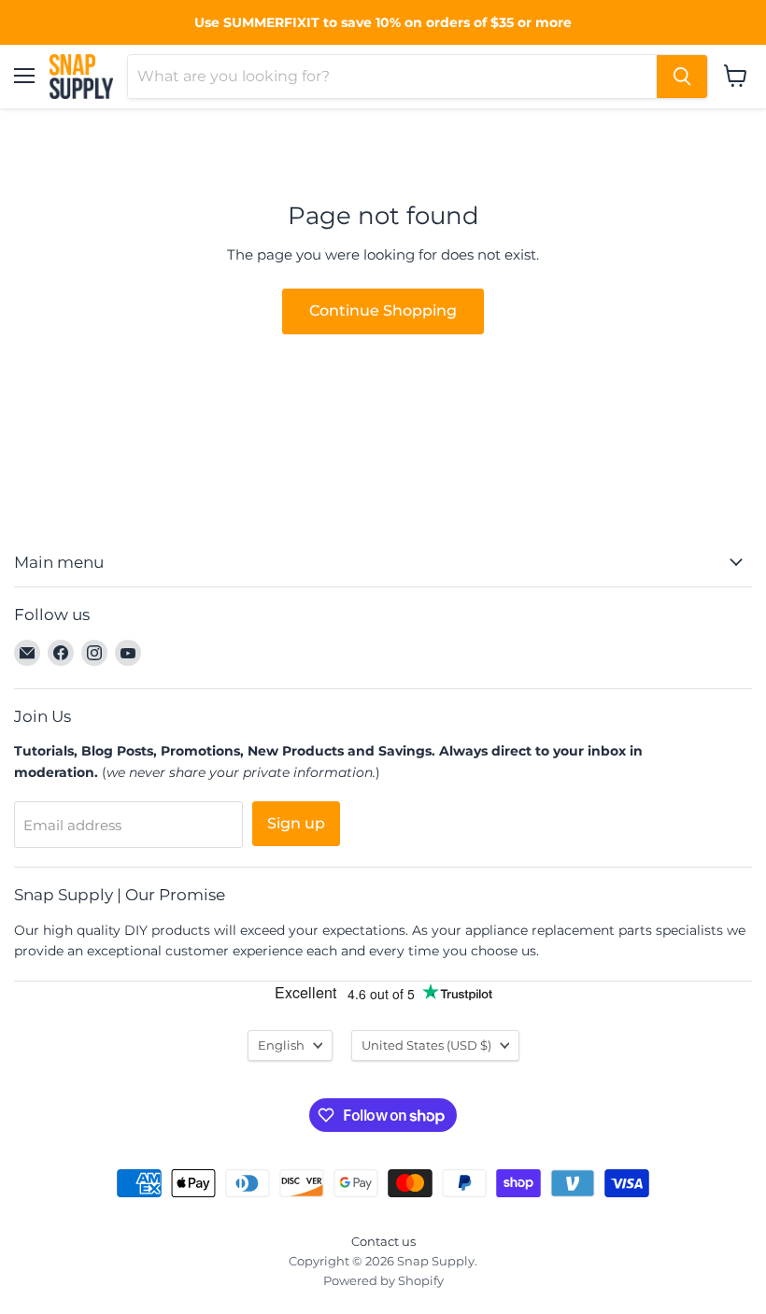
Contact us (383, 1241)
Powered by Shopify (383, 1280)
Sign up (296, 823)
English (281, 1045)
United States (426, 1045)
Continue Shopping (383, 310)
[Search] (682, 76)
